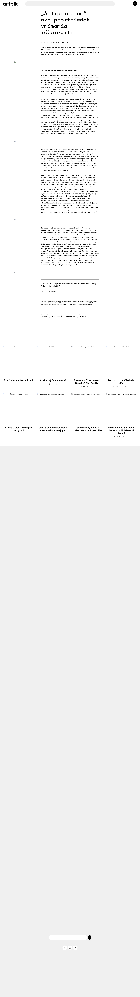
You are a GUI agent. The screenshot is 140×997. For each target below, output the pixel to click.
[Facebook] (64, 948)
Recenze (65, 42)
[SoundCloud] (75, 948)
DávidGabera (55, 42)
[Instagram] (70, 948)
